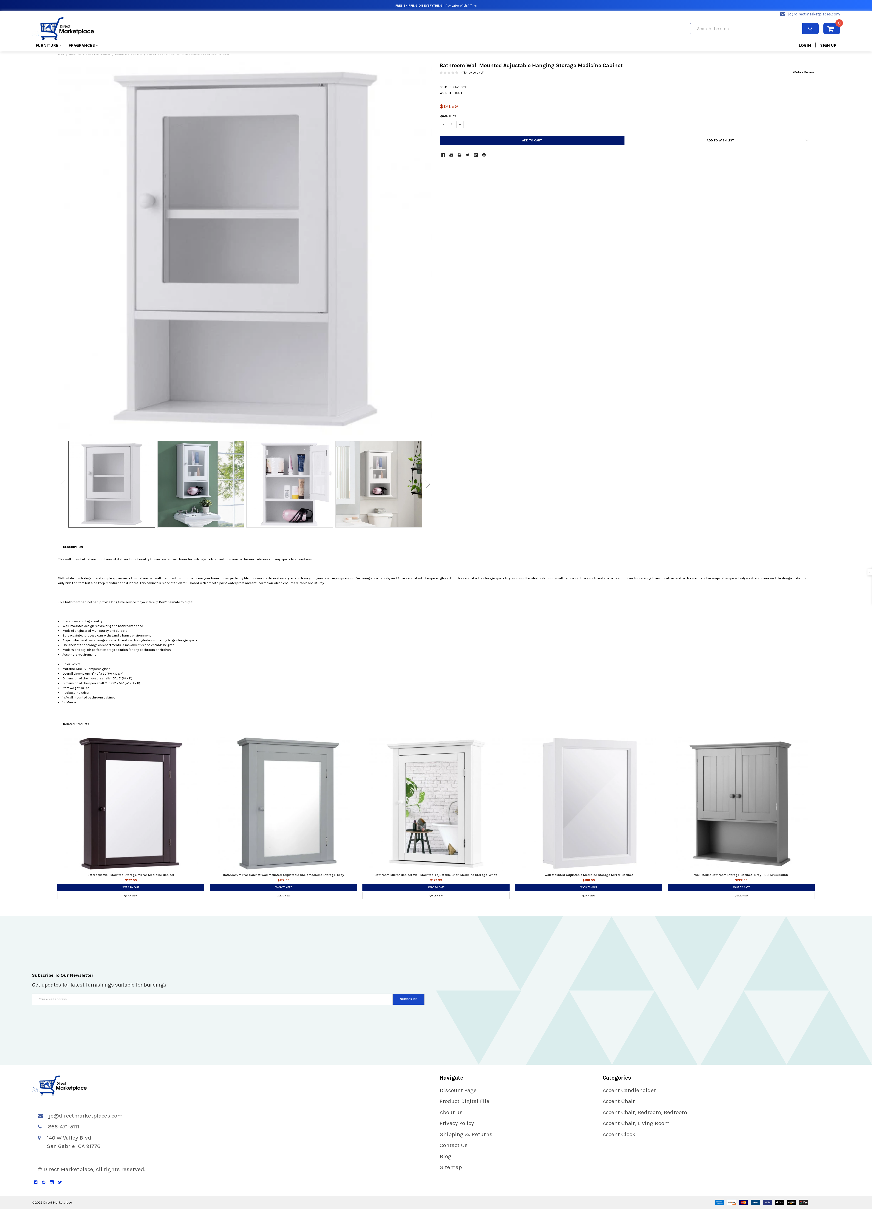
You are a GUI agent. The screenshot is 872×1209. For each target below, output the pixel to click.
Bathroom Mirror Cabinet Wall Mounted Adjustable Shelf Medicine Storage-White (436, 875)
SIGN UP (828, 45)
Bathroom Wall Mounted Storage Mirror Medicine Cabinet (130, 875)
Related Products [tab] (76, 724)
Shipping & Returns (466, 1134)
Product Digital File (464, 1101)
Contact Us (454, 1145)
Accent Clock (619, 1134)
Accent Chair (619, 1101)
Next (427, 484)
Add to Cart (132, 887)
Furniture (47, 45)
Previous (62, 484)
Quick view (130, 895)
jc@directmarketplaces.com (814, 14)
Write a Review (803, 72)
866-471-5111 (63, 1126)
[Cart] (831, 28)
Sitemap (451, 1167)
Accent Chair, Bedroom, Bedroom (645, 1112)
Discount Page (458, 1090)
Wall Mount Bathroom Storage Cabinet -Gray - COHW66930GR (741, 875)
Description (73, 547)
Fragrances (82, 45)
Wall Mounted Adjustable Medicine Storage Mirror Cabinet (589, 875)
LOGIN (805, 45)
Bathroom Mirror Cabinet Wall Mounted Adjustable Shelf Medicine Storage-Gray (283, 875)
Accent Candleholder (629, 1090)
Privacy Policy (457, 1123)
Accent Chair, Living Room (636, 1123)
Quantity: (448, 116)
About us (451, 1112)
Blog (445, 1156)
